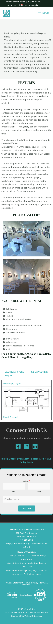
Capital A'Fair (34, 2)
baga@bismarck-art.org (17, 543)
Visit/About (23, 459)
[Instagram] (26, 446)
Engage (34, 459)
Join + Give (45, 459)
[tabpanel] (26, 400)
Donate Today (12, 5)
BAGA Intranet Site (26, 609)
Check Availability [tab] (11, 417)
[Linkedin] (35, 446)
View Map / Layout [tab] (12, 383)
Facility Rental (26, 462)
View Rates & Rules (14, 372)
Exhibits (12, 459)
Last (39, 491)
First (14, 491)
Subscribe (26, 508)
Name (27, 481)
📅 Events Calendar (29, 5)
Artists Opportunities (16, 2)
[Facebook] (18, 446)
